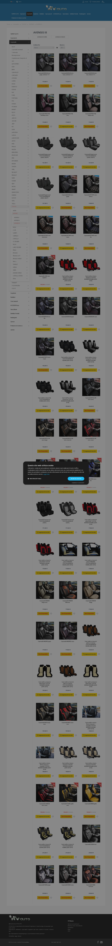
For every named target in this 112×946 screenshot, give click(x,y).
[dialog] (56, 473)
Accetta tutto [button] (76, 478)
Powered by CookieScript (78, 482)
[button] (34, 478)
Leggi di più (46, 474)
